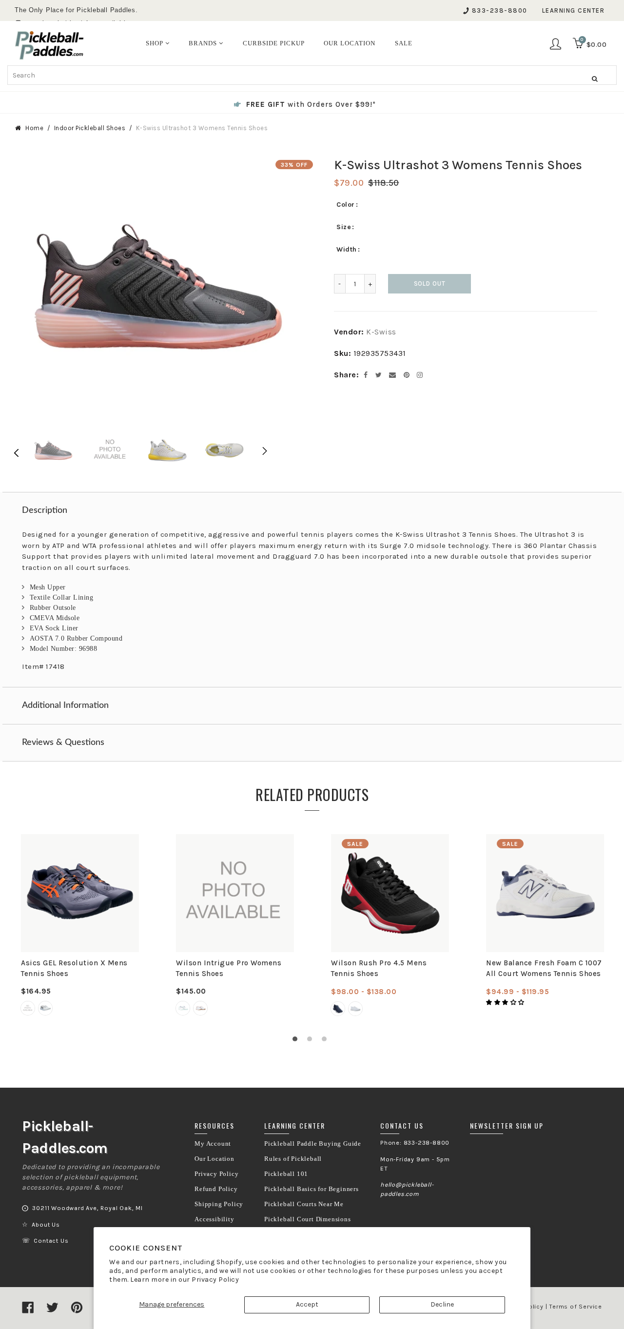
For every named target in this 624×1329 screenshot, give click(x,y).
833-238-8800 (499, 10)
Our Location (214, 1158)
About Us (45, 1224)
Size (343, 227)
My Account (213, 1143)
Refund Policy (216, 1189)
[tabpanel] (79, 926)
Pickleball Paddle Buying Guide (312, 1143)
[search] (312, 75)
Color (345, 204)
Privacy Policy (215, 1279)
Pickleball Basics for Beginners (311, 1189)
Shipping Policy (219, 1204)
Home (34, 128)
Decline (442, 1304)
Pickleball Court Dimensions (307, 1219)
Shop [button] (155, 43)
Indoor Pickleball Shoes (90, 128)
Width (346, 249)
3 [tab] (327, 1041)
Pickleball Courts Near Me (304, 1204)
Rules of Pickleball (293, 1158)
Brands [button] (204, 43)
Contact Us (51, 1240)
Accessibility (214, 1219)
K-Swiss (381, 331)
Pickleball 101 (286, 1174)
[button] (506, 1002)
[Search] (594, 78)
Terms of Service (575, 1306)
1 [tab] (297, 1041)
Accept (307, 1304)
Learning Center (573, 10)
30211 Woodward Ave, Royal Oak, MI (87, 1208)
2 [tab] (312, 1041)
